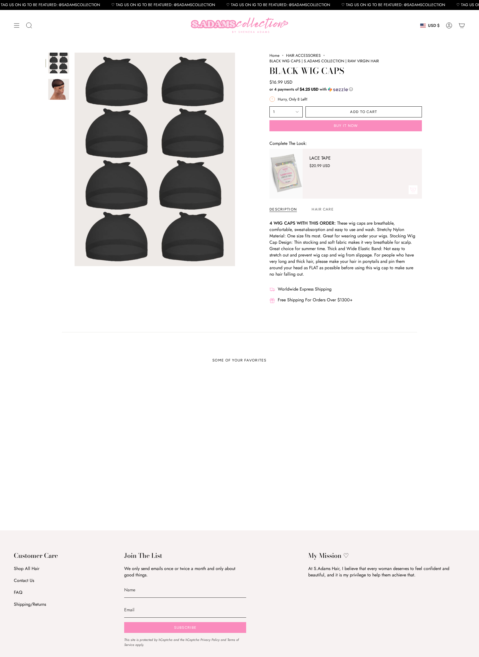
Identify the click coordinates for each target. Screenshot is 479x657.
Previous (74, 159)
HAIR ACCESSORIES (303, 55)
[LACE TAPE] (286, 174)
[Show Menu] (16, 25)
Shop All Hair (26, 568)
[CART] (461, 25)
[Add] (413, 189)
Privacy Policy (210, 639)
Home (274, 55)
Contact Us (24, 580)
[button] (29, 25)
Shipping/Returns (30, 604)
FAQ (18, 592)
